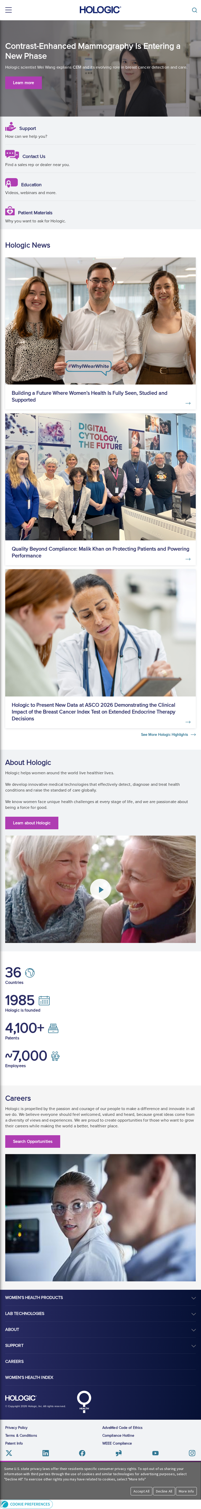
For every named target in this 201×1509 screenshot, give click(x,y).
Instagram (192, 1453)
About (12, 1329)
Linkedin (45, 1453)
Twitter (9, 1453)
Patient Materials (35, 213)
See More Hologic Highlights (165, 734)
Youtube (155, 1453)
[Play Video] (100, 889)
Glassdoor (118, 1453)
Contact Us (34, 156)
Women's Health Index (29, 1377)
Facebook (82, 1453)
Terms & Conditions (21, 1435)
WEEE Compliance (117, 1443)
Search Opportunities (32, 1141)
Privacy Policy (16, 1427)
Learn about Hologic (32, 823)
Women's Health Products (34, 1297)
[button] (100, 1504)
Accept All (141, 1491)
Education (31, 185)
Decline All (164, 1491)
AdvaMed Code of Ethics (122, 1427)
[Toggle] (196, 10)
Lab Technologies (24, 1313)
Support (27, 128)
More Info (186, 1491)
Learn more (23, 82)
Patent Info (14, 1443)
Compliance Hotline (118, 1435)
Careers (14, 1361)
